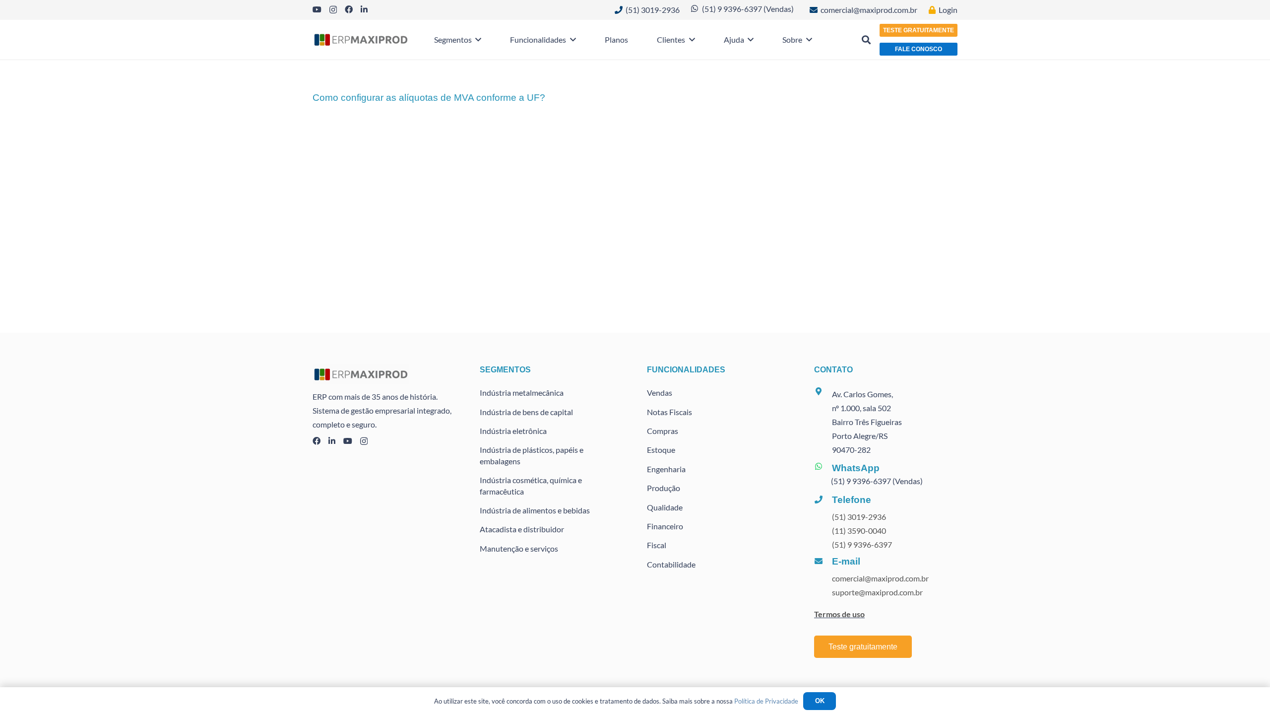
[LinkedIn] (364, 9)
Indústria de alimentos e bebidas (535, 510)
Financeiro (665, 526)
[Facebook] (349, 9)
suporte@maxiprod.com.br (877, 592)
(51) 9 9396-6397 (862, 544)
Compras (662, 430)
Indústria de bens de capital (526, 412)
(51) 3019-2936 (859, 516)
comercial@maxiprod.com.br (880, 578)
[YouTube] (317, 9)
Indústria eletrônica (513, 430)
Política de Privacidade (766, 701)
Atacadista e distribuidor (522, 529)
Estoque (661, 449)
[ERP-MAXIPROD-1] (361, 40)
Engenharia (666, 469)
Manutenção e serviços (519, 548)
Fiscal (656, 545)
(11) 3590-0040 (859, 530)
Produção (663, 488)
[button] (477, 40)
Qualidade (665, 507)
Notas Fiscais (669, 412)
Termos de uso (839, 614)
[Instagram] (333, 9)
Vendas (659, 392)
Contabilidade (671, 564)
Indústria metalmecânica (522, 392)
